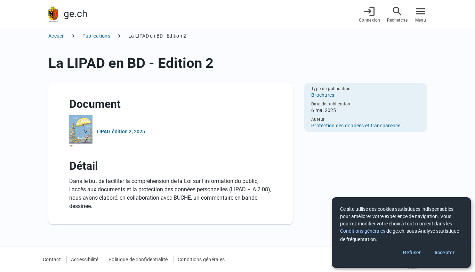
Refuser (412, 252)
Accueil (56, 36)
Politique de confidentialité (138, 259)
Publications (96, 36)
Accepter (444, 252)
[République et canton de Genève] (53, 14)
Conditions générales (201, 259)
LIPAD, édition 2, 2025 (121, 131)
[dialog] (401, 232)
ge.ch (75, 13)
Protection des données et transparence (356, 125)
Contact (52, 259)
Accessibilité (84, 259)
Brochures (322, 95)
